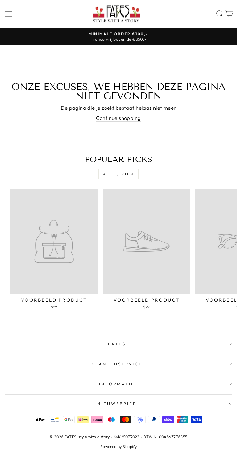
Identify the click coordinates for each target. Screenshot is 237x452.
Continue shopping (118, 118)
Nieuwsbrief (117, 403)
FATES (117, 343)
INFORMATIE (117, 383)
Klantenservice (117, 363)
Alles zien (118, 174)
